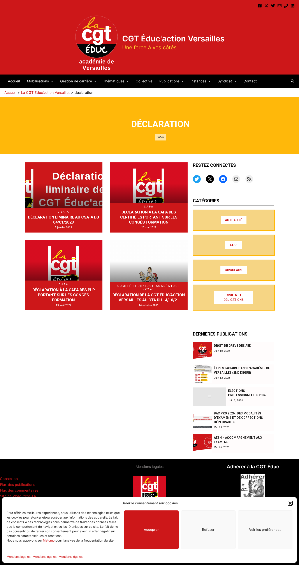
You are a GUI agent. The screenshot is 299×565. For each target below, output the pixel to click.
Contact (250, 81)
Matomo (49, 540)
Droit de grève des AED (232, 345)
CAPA (149, 206)
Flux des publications (17, 484)
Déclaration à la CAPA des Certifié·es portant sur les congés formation (149, 217)
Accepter (151, 530)
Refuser (208, 530)
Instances (198, 81)
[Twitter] (273, 6)
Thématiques (113, 81)
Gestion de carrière (76, 81)
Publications (169, 81)
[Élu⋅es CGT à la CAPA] (279, 6)
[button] (290, 503)
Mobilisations (38, 81)
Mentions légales (18, 556)
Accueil (14, 81)
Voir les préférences (265, 530)
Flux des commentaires (19, 490)
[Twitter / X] (266, 6)
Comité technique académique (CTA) (148, 287)
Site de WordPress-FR (18, 496)
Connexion (9, 478)
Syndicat (225, 81)
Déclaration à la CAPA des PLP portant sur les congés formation (63, 295)
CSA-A (160, 137)
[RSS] (293, 6)
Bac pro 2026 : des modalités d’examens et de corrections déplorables (238, 418)
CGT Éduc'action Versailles (173, 38)
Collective (144, 81)
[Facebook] (260, 6)
